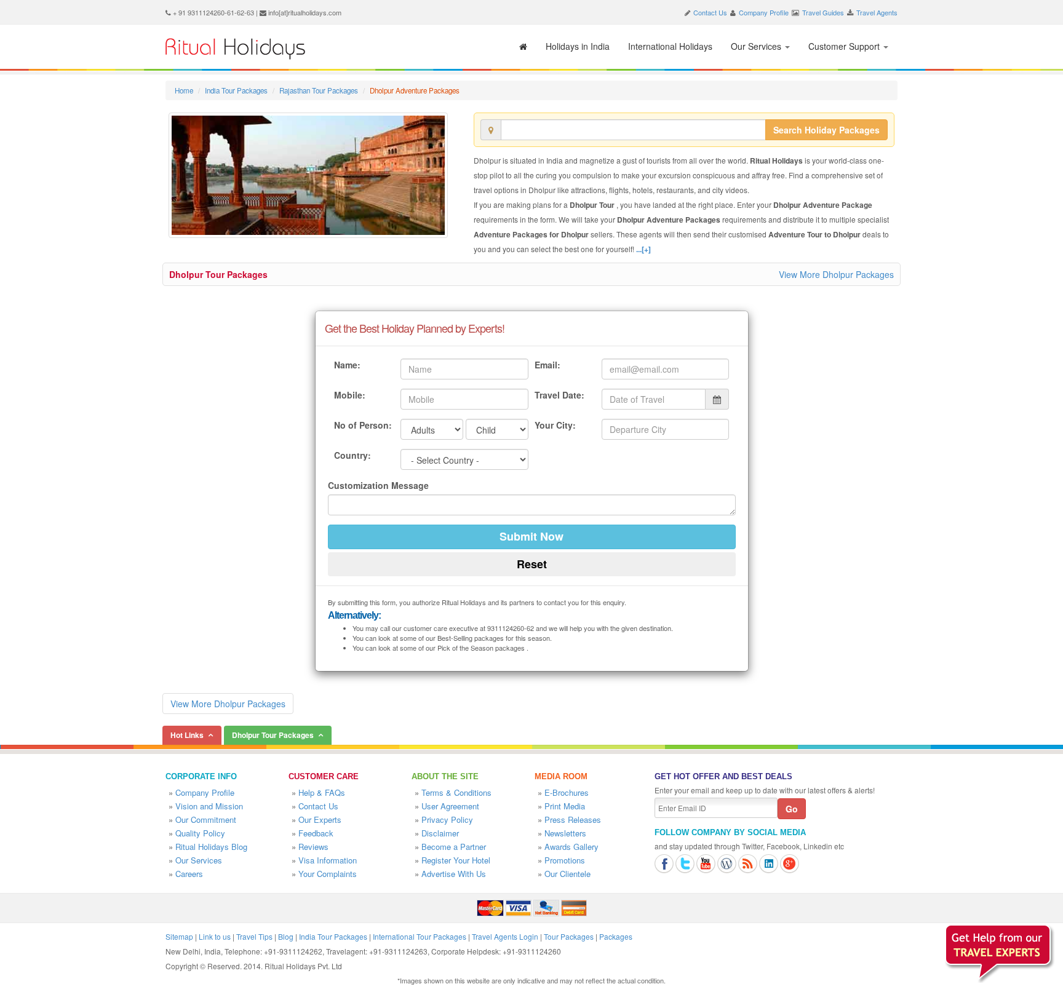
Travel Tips (254, 936)
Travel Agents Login (505, 936)
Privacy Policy (447, 819)
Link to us (215, 936)
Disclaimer (440, 833)
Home (184, 90)
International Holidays (670, 46)
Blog (285, 936)
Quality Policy (200, 833)
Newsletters (565, 833)
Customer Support (845, 46)
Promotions (564, 860)
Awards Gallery (571, 846)
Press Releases (572, 819)
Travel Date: (559, 395)
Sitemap (179, 936)
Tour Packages (569, 936)
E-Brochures (566, 792)
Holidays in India (578, 46)
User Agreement (450, 806)
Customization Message (378, 485)
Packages (615, 936)
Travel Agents (877, 12)
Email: (547, 365)
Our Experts (319, 819)
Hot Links (187, 734)
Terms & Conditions (456, 792)
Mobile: (349, 395)
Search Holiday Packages (826, 130)
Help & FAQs (321, 792)
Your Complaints (327, 873)
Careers (189, 873)
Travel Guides (823, 12)
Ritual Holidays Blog (211, 846)
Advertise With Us (453, 873)
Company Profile (764, 12)
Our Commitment (205, 819)
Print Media (564, 806)
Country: (352, 455)
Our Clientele (567, 873)
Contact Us (710, 12)
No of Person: (363, 425)
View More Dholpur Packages (836, 274)
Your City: (555, 425)
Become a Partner (453, 846)
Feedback (315, 833)
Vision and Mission (209, 806)
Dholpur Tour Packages (218, 274)
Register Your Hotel (455, 860)
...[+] (643, 249)
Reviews (313, 846)
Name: (347, 365)
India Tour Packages (236, 90)
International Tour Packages (419, 936)
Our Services (757, 46)
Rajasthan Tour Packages (318, 90)
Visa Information (327, 860)
